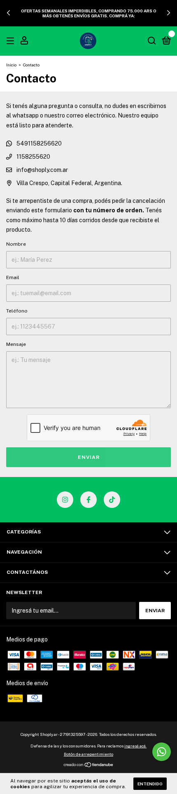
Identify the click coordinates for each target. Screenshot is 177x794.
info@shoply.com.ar (42, 170)
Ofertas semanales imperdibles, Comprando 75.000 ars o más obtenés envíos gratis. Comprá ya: (88, 13)
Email (12, 277)
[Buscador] (152, 41)
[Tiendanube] (88, 765)
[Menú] (11, 41)
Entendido (150, 783)
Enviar (89, 457)
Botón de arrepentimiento (88, 754)
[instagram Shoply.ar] (65, 499)
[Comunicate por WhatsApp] (161, 751)
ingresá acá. (135, 745)
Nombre (16, 244)
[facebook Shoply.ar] (88, 499)
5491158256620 (38, 143)
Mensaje (16, 344)
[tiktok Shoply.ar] (112, 499)
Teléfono (17, 311)
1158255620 (32, 156)
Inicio (11, 64)
